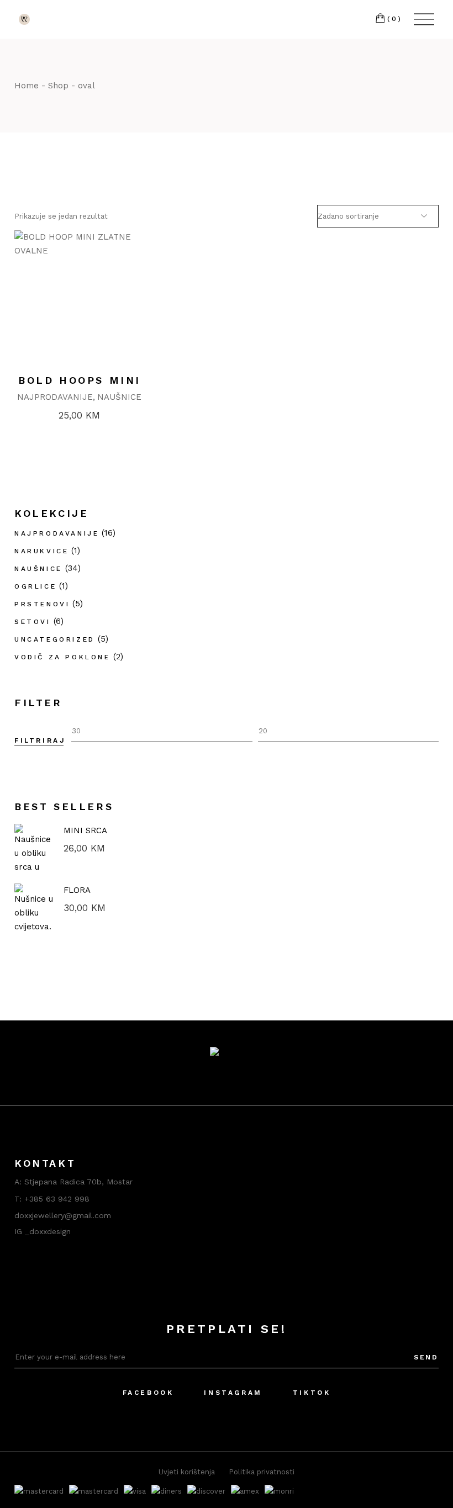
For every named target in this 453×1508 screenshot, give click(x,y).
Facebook (148, 1392)
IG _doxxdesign (42, 1231)
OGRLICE (35, 586)
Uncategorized (54, 639)
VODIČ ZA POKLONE (62, 657)
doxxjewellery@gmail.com (62, 1215)
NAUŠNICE (119, 397)
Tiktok (312, 1392)
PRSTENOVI (42, 604)
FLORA (77, 890)
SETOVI (32, 622)
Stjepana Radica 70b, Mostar (78, 1181)
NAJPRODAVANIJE (55, 397)
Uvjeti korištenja (187, 1472)
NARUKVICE (41, 551)
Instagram (233, 1392)
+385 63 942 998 (56, 1198)
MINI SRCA (85, 830)
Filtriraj (40, 740)
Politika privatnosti (261, 1472)
